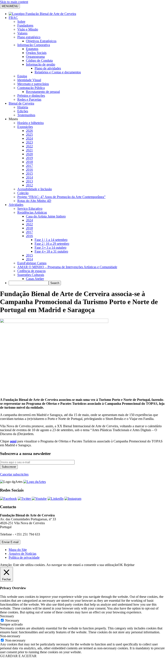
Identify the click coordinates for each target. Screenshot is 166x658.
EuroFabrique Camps (31, 263)
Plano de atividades (48, 68)
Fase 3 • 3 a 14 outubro (50, 247)
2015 (29, 173)
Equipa (22, 76)
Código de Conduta (39, 60)
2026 (29, 130)
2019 (29, 158)
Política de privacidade (24, 557)
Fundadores (25, 25)
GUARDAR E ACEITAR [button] (18, 656)
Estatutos (32, 49)
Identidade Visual (29, 80)
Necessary (12, 620)
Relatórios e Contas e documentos (58, 72)
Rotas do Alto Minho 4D (34, 201)
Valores (22, 33)
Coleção (23, 193)
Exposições (25, 127)
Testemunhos (26, 115)
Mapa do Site (18, 550)
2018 (29, 162)
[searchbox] (29, 283)
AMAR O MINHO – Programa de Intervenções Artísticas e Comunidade (67, 267)
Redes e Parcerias (29, 99)
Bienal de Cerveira (21, 103)
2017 (29, 166)
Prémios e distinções (31, 95)
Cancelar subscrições (14, 474)
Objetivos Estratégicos (41, 41)
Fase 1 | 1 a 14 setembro (51, 240)
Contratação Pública (31, 88)
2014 (29, 177)
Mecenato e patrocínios (33, 84)
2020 (29, 154)
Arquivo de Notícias (22, 553)
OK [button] (120, 565)
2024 (29, 138)
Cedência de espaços (31, 271)
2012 (29, 185)
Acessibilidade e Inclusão (34, 189)
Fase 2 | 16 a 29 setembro (52, 243)
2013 (29, 181)
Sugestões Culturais (30, 275)
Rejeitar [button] (129, 565)
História (22, 107)
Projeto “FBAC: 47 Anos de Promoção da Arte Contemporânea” (61, 197)
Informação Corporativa (33, 45)
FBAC (13, 17)
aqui (13, 441)
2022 (29, 146)
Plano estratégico (28, 37)
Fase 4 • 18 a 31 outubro (51, 251)
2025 (29, 134)
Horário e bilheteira (30, 123)
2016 (29, 169)
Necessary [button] (7, 616)
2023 (29, 142)
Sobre (21, 21)
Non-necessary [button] (10, 636)
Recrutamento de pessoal (43, 92)
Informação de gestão (40, 64)
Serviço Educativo (29, 208)
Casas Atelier (35, 279)
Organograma (35, 56)
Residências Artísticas (32, 212)
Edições (22, 111)
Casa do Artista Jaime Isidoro (46, 216)
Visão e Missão (27, 29)
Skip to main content (14, 2)
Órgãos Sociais (36, 53)
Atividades (16, 204)
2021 (29, 150)
